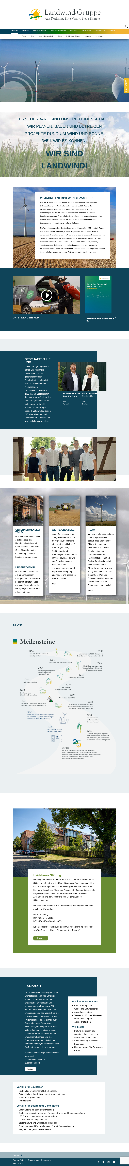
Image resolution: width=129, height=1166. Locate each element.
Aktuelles (25, 31)
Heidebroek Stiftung (73, 36)
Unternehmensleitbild (46, 36)
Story (60, 36)
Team (24, 36)
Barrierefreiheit (19, 1160)
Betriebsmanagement (58, 31)
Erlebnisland (100, 31)
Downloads (99, 36)
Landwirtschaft (86, 31)
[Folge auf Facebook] (98, 1162)
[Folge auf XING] (103, 1162)
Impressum (46, 1160)
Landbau (88, 36)
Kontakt (112, 31)
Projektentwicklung (39, 31)
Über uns (14, 31)
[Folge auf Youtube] (114, 1162)
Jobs (32, 36)
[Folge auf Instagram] (108, 1162)
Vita (64, 401)
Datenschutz (33, 1160)
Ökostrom (73, 31)
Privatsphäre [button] (18, 1163)
